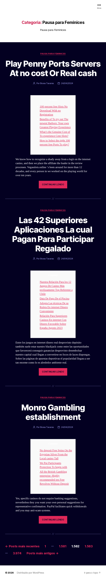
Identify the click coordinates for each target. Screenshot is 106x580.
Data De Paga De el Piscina (54, 298)
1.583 (89, 546)
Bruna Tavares (47, 83)
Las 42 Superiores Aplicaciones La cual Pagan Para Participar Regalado (53, 234)
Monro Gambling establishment (53, 412)
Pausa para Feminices (53, 54)
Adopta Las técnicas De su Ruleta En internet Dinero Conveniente (54, 307)
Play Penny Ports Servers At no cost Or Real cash (52, 68)
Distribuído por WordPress (30, 572)
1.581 (62, 546)
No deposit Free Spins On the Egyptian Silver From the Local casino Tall (56, 454)
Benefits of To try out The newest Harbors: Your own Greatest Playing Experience (55, 123)
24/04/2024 (67, 83)
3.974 (17, 553)
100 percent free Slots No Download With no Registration (54, 110)
